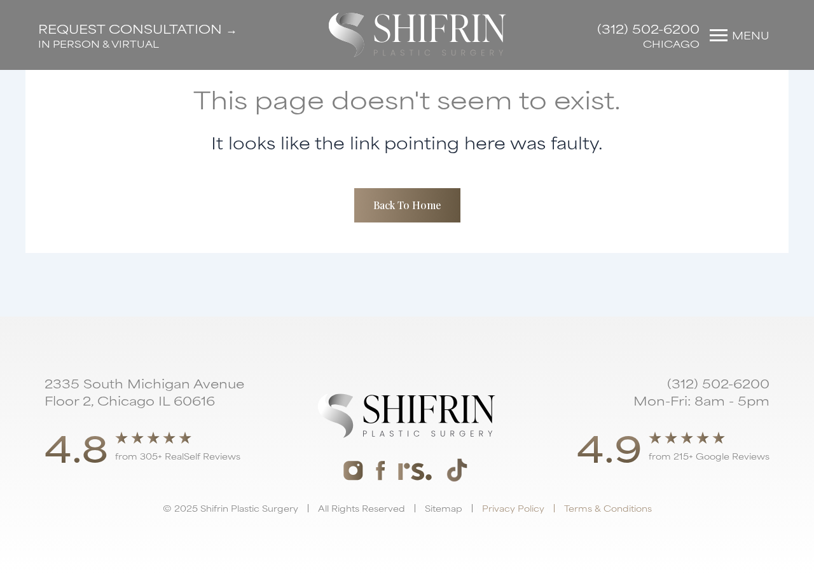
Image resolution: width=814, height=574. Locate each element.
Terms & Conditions (608, 508)
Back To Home (407, 205)
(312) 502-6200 (648, 28)
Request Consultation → (137, 28)
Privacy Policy (513, 508)
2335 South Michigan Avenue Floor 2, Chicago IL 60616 (144, 391)
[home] (417, 35)
